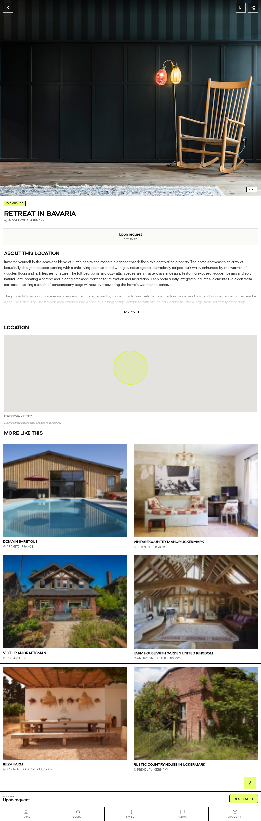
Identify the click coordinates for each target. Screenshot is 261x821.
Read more (130, 312)
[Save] (241, 8)
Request (241, 799)
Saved (130, 816)
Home (26, 816)
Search (78, 816)
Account (234, 816)
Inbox (182, 816)
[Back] (8, 8)
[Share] (253, 8)
